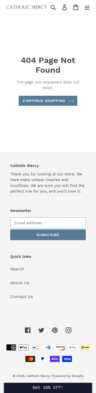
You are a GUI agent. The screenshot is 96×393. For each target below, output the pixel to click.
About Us (19, 282)
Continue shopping (44, 101)
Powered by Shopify (67, 376)
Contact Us (21, 296)
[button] (48, 388)
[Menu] (87, 7)
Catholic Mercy (38, 376)
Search (17, 269)
